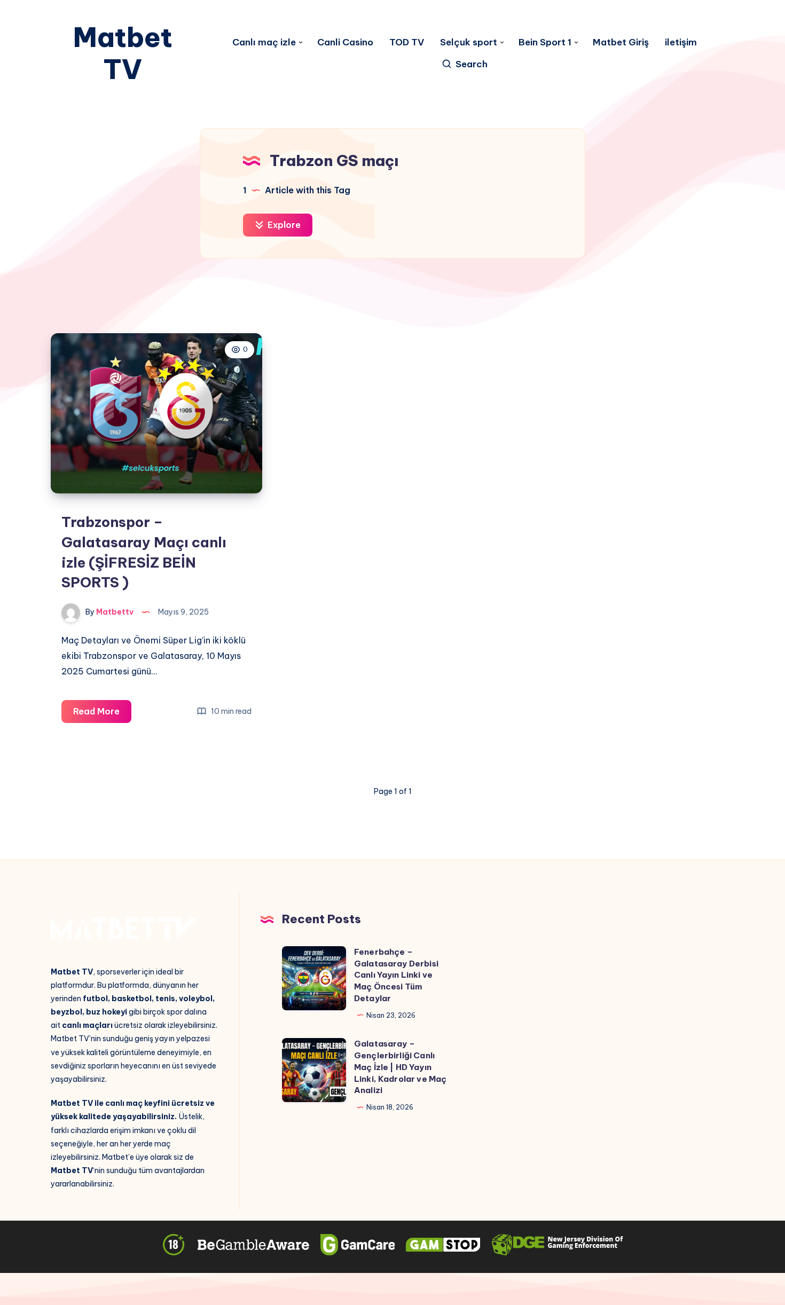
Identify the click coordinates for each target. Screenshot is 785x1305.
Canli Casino (345, 42)
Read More (102, 714)
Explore (283, 224)
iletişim (681, 42)
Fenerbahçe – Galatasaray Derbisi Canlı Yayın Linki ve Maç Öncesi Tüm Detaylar (396, 975)
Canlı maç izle (264, 42)
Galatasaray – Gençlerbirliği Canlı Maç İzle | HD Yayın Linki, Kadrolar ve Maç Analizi (400, 1067)
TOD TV (406, 42)
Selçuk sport (468, 42)
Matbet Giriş (621, 42)
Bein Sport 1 (545, 42)
